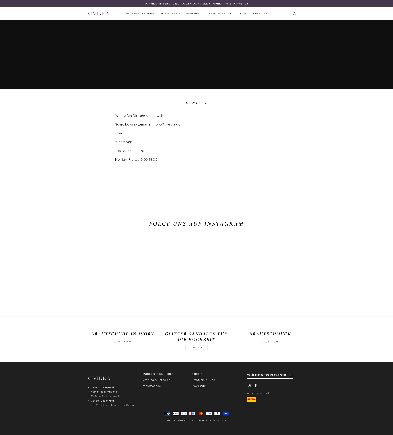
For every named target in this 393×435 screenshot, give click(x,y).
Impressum (199, 386)
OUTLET (242, 13)
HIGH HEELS (194, 13)
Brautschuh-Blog (203, 380)
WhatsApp (123, 142)
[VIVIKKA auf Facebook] (255, 385)
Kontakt (197, 374)
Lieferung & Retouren (155, 380)
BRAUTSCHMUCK (219, 13)
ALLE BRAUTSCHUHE (140, 13)
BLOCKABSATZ (170, 13)
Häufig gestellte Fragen (157, 374)
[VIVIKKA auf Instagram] (249, 385)
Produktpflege (151, 386)
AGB (168, 421)
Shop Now (123, 342)
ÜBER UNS (260, 13)
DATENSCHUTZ (181, 421)
